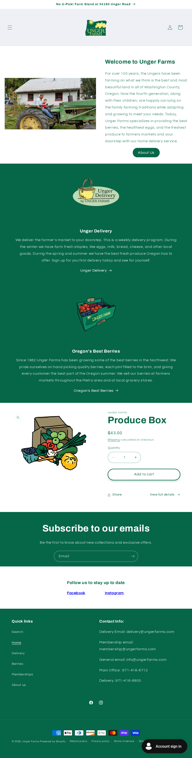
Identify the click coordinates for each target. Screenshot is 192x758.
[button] (10, 27)
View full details (162, 494)
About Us (146, 152)
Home (16, 642)
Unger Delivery (93, 270)
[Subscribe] (133, 556)
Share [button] (117, 494)
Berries (17, 664)
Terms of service (124, 741)
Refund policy (78, 741)
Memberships (22, 674)
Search (17, 632)
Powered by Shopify (53, 741)
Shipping (114, 439)
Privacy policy (100, 741)
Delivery (18, 653)
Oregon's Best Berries (94, 390)
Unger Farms (30, 741)
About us (19, 685)
